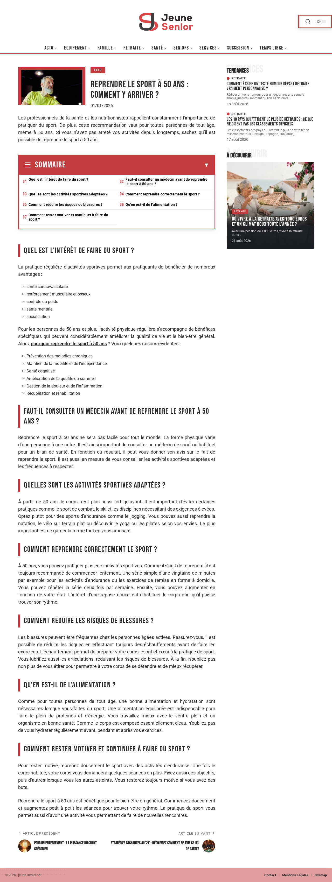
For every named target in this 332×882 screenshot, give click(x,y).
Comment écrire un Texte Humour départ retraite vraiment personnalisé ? (268, 86)
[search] (308, 22)
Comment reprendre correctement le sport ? (163, 194)
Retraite (238, 78)
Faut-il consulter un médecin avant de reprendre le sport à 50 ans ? (167, 181)
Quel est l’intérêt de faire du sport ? (58, 179)
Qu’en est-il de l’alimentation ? (151, 204)
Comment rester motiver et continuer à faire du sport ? (68, 217)
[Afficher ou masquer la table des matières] (137, 165)
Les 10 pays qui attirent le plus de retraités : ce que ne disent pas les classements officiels (270, 122)
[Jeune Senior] (166, 21)
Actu (98, 70)
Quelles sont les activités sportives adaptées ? (68, 194)
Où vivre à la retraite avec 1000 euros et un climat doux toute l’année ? (269, 221)
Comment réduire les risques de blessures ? (65, 204)
